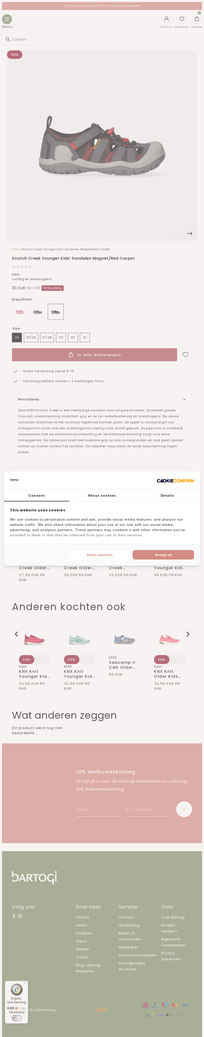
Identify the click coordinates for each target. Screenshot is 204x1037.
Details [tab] (167, 495)
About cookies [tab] (102, 495)
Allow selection (100, 555)
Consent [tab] (37, 495)
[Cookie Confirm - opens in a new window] (175, 480)
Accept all (163, 555)
